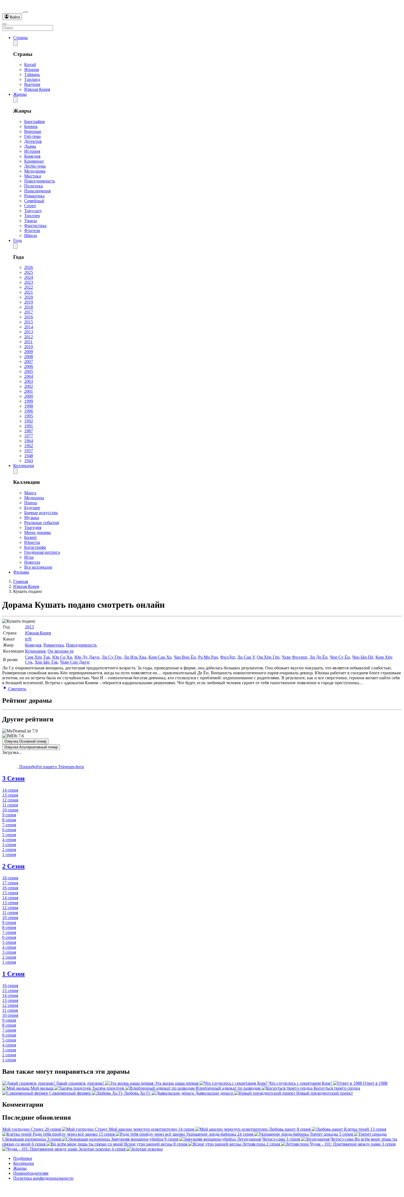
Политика (33, 186)
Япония (31, 69)
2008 (28, 356)
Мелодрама (34, 171)
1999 (28, 401)
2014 (28, 327)
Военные (32, 131)
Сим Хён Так (37, 657)
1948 (28, 455)
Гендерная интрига (42, 552)
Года (17, 240)
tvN (28, 639)
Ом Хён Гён (268, 657)
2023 (28, 282)
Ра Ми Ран (208, 657)
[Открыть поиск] (26, 12)
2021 (28, 292)
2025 (28, 272)
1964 (28, 440)
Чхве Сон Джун (75, 662)
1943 (28, 460)
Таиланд (32, 79)
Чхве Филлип (294, 657)
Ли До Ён (318, 657)
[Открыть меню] (4, 24)
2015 (28, 322)
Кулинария (35, 651)
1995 (28, 416)
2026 (28, 267)
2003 (28, 381)
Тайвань (32, 74)
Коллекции (23, 465)
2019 (28, 302)
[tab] (202, 778)
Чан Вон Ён (185, 657)
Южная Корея (37, 89)
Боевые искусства (41, 512)
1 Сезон (13, 973)
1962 (28, 445)
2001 (28, 391)
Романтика (34, 195)
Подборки (22, 1158)
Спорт (30, 205)
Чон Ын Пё (362, 657)
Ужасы (30, 220)
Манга (30, 492)
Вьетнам (32, 84)
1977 (28, 435)
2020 (28, 297)
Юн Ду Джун (86, 657)
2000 (28, 396)
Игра (29, 557)
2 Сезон (13, 866)
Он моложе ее (61, 651)
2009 (28, 351)
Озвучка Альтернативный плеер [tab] (31, 747)
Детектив (33, 141)
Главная (20, 581)
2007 (28, 361)
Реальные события (41, 522)
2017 (28, 312)
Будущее (32, 507)
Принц (30, 502)
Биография (34, 121)
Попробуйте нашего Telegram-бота (51, 766)
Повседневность (39, 181)
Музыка (31, 517)
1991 (28, 426)
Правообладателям (30, 1173)
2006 (28, 366)
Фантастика (35, 225)
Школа (30, 235)
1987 (28, 431)
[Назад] (15, 43)
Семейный (34, 200)
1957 (28, 450)
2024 (28, 277)
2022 (28, 287)
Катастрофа (35, 547)
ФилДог (227, 657)
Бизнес (30, 537)
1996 (28, 411)
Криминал (34, 161)
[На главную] (13, 10)
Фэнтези (32, 230)
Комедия (32, 156)
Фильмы (21, 572)
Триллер (32, 215)
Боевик (31, 126)
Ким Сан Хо (159, 657)
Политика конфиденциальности (43, 1178)
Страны (20, 37)
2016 (28, 317)
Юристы (32, 542)
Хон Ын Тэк (46, 662)
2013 (28, 331)
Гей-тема (32, 136)
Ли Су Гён (111, 657)
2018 (28, 307)
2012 (28, 336)
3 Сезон (13, 778)
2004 (28, 376)
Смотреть (16, 688)
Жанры (20, 94)
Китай (30, 64)
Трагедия (32, 527)
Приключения (37, 191)
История (32, 151)
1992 (28, 421)
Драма (30, 146)
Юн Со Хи (62, 657)
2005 (28, 371)
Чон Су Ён (340, 657)
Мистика (32, 176)
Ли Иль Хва (135, 657)
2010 (28, 346)
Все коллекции (38, 567)
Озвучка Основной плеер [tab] (25, 741)
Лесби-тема (35, 166)
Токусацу (33, 210)
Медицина (34, 497)
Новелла (32, 562)
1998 (28, 406)
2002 (28, 386)
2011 (28, 341)
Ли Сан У (245, 657)
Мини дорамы (37, 532)
